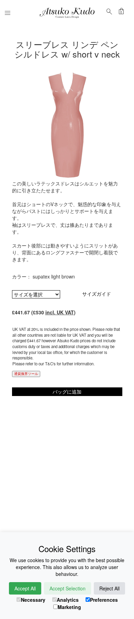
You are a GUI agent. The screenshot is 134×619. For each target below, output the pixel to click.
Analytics (68, 599)
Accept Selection (67, 588)
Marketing (69, 606)
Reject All (109, 588)
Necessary (33, 599)
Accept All (25, 588)
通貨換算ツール (26, 373)
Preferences (104, 599)
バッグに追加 (67, 391)
